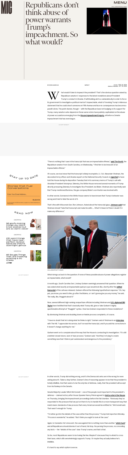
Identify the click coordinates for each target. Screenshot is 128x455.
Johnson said (116, 205)
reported (114, 177)
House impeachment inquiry (92, 115)
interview (120, 320)
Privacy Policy (10, 203)
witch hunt (120, 423)
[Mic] (6, 7)
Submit (36, 200)
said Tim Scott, (117, 162)
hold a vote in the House (115, 395)
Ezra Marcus (54, 85)
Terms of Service (34, 202)
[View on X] (87, 358)
